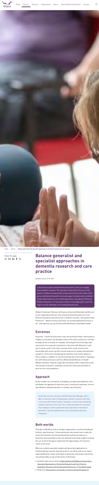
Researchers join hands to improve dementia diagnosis (67, 470)
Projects (35, 4)
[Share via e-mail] (9, 258)
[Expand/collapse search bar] (96, 4)
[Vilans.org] (7, 4)
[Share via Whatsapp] (6, 258)
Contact (86, 4)
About (56, 4)
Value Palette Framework (71, 4)
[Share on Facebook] (16, 258)
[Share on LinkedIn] (13, 258)
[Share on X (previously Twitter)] (20, 258)
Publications (46, 4)
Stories (26, 4)
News (18, 4)
